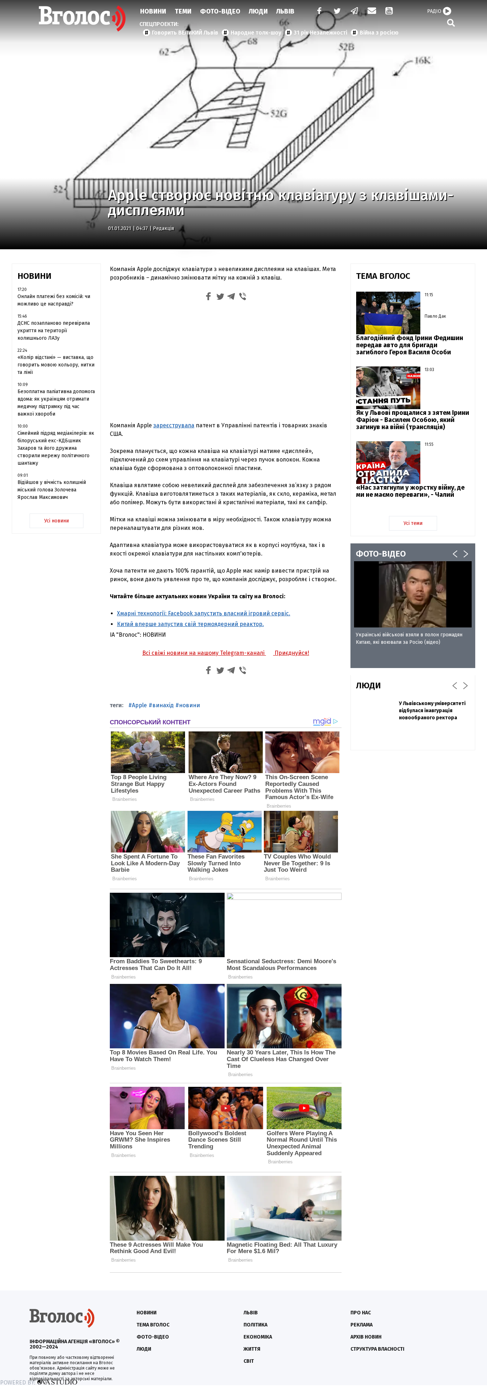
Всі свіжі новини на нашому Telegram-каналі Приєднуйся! (225, 653)
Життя (252, 1349)
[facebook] (318, 11)
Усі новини (56, 521)
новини (189, 705)
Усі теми (413, 523)
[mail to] (372, 11)
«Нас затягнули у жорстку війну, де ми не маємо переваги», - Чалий (410, 491)
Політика (255, 1325)
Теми (183, 11)
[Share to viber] (242, 297)
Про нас (360, 1313)
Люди (258, 11)
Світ (249, 1361)
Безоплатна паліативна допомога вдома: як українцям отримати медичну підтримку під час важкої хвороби (56, 403)
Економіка (258, 1337)
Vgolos (82, 18)
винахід (163, 705)
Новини (153, 11)
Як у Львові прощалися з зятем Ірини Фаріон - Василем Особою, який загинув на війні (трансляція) (412, 420)
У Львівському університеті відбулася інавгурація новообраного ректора (432, 710)
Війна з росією (379, 32)
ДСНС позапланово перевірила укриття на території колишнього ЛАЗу (53, 330)
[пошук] (451, 22)
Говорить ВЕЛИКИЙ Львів (185, 32)
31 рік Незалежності (320, 32)
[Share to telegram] (231, 297)
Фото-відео (153, 1337)
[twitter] (337, 11)
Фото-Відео (220, 11)
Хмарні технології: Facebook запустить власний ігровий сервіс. (203, 613)
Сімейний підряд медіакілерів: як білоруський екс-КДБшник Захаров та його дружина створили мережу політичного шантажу (55, 448)
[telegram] (354, 11)
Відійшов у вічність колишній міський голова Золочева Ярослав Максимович (51, 489)
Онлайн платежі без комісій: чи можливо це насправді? (53, 300)
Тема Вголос (153, 1325)
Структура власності (377, 1349)
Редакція (163, 228)
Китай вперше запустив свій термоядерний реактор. (190, 624)
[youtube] (389, 11)
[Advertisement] (226, 363)
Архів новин (365, 1337)
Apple (139, 705)
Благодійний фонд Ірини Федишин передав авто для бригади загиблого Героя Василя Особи (409, 345)
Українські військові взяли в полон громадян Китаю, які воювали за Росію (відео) (409, 638)
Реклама (361, 1325)
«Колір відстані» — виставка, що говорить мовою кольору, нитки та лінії (55, 364)
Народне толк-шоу (256, 32)
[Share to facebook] (208, 297)
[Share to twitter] (220, 297)
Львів (285, 11)
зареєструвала (173, 425)
